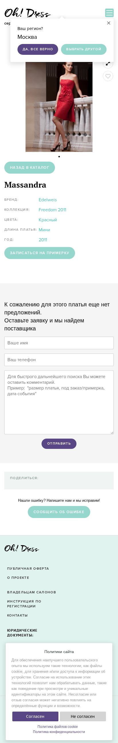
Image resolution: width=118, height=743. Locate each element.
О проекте (18, 578)
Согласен (35, 716)
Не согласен (83, 716)
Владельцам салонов (31, 592)
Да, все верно (38, 49)
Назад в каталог (29, 167)
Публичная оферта (28, 569)
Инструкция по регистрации (24, 604)
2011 (43, 240)
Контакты (17, 615)
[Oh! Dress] (21, 550)
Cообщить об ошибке (59, 512)
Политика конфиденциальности (59, 732)
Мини (44, 230)
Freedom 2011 (52, 210)
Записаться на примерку (39, 253)
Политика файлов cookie (58, 727)
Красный (48, 220)
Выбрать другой (83, 49)
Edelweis (48, 200)
